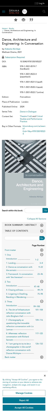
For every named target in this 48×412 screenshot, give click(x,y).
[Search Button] (44, 11)
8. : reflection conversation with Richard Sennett (17, 336)
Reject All (24, 400)
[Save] (16, 19)
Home (4, 28)
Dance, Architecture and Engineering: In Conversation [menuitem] (19, 31)
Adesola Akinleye (12, 49)
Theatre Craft (26, 116)
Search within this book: (12, 210)
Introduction (11, 259)
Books (11, 28)
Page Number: (38, 245)
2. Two (8, 282)
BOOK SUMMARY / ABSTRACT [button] (21, 225)
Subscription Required (15, 57)
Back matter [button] (10, 357)
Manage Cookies (24, 393)
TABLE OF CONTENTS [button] (16, 230)
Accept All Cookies (24, 407)
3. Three (8, 301)
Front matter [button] (10, 250)
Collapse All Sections (36, 219)
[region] (24, 392)
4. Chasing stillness (14, 290)
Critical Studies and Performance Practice (31, 119)
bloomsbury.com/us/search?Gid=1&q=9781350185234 (34, 130)
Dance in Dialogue (28, 111)
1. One (8, 255)
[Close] (45, 376)
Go (41, 238)
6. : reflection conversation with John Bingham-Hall (18, 313)
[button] (23, 19)
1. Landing (10, 263)
